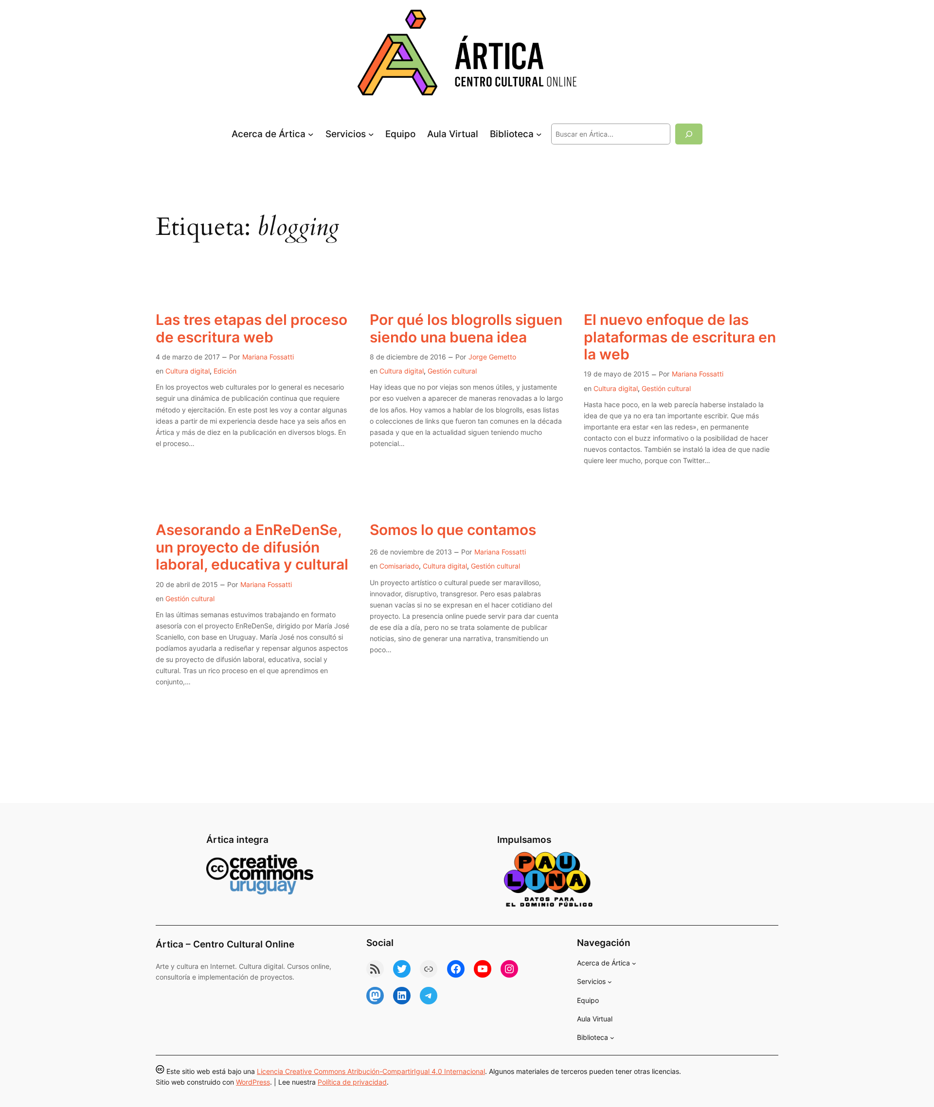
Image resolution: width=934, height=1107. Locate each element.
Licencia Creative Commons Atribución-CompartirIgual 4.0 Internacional (371, 1071)
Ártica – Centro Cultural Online (225, 944)
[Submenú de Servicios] (371, 134)
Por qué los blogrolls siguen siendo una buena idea (466, 328)
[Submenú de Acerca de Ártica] (311, 134)
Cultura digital (187, 371)
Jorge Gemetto (492, 357)
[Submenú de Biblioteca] (539, 134)
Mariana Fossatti (268, 357)
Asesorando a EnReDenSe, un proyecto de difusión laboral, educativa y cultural (252, 547)
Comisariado (399, 566)
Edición (225, 371)
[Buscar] (688, 134)
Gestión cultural (452, 371)
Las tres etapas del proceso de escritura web (251, 328)
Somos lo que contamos (453, 529)
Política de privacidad (352, 1082)
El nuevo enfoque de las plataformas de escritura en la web (680, 337)
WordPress (253, 1082)
